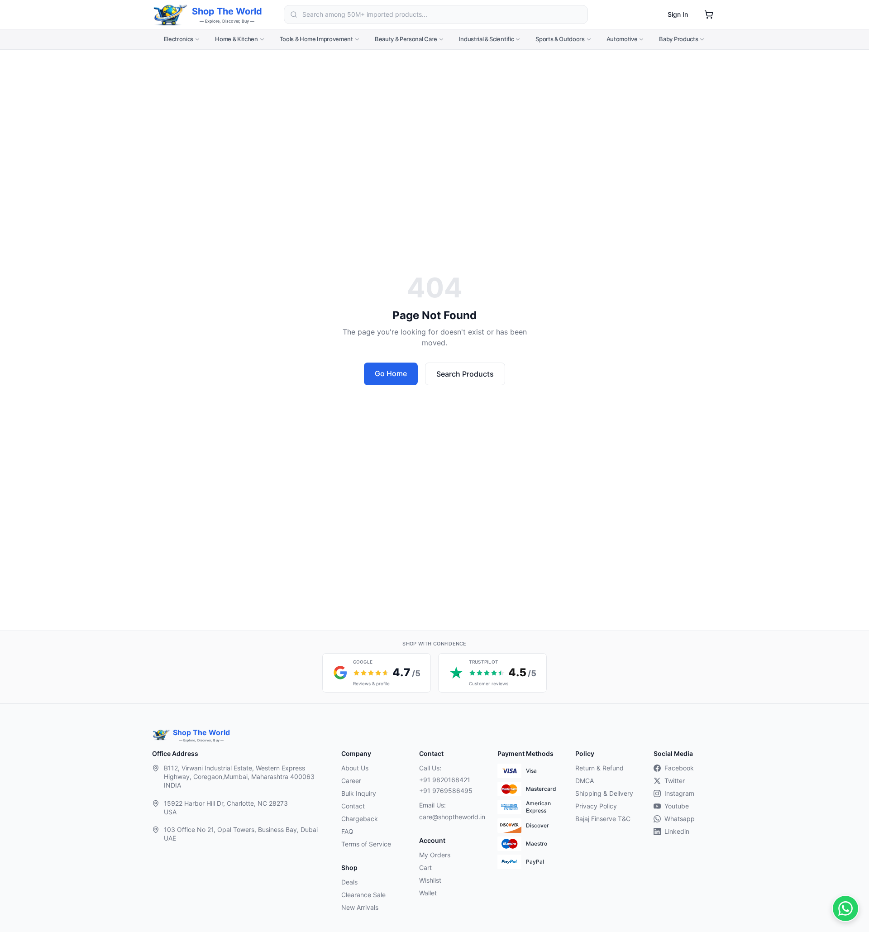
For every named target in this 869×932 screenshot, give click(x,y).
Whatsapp (679, 818)
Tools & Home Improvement (316, 39)
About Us (354, 768)
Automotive (622, 39)
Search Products (465, 373)
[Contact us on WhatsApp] (845, 908)
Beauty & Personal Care (406, 39)
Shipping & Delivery (604, 793)
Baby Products (678, 39)
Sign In (678, 14)
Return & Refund (599, 768)
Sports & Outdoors (559, 39)
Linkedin (676, 831)
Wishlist (430, 880)
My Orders (434, 855)
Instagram (679, 793)
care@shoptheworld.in (450, 817)
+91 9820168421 (444, 780)
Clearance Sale (363, 895)
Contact (353, 806)
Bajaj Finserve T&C (602, 818)
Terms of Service (366, 844)
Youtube (676, 806)
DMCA (584, 780)
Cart (425, 867)
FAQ (347, 831)
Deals (349, 882)
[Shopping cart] (709, 14)
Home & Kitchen (236, 39)
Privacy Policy (596, 806)
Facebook (679, 768)
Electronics (178, 39)
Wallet (428, 893)
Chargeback (359, 818)
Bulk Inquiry (358, 793)
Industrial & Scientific (486, 39)
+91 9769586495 (446, 790)
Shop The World (227, 11)
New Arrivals (359, 907)
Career (351, 780)
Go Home (391, 373)
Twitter (674, 780)
